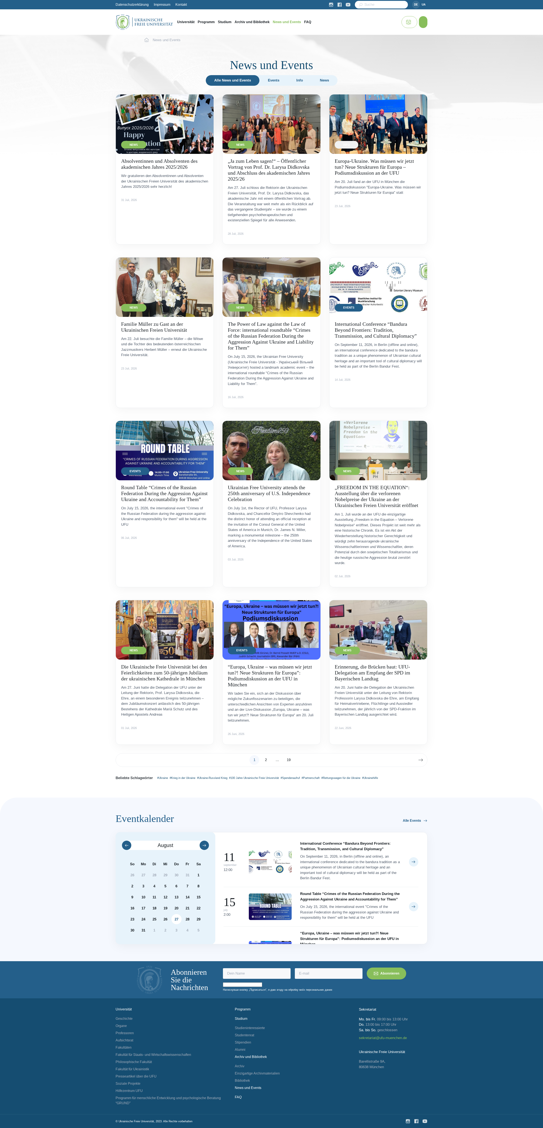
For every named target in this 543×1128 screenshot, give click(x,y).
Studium (224, 22)
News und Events (287, 22)
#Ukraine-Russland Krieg (212, 778)
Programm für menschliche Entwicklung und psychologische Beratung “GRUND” (168, 1100)
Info (299, 80)
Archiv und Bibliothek (252, 22)
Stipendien (243, 1042)
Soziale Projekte (128, 1083)
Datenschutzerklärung (132, 4)
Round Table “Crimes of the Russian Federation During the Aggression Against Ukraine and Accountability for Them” (164, 493)
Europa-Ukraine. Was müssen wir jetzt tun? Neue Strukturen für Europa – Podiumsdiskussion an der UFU (374, 167)
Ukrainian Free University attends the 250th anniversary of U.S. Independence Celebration (269, 493)
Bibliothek (242, 1080)
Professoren (125, 1033)
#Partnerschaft (311, 778)
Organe (121, 1026)
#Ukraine (162, 778)
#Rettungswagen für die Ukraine (340, 778)
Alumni (240, 1049)
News (324, 80)
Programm (206, 22)
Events (273, 80)
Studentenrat (244, 1035)
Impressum (162, 4)
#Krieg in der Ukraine (182, 778)
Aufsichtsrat (124, 1040)
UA (423, 4)
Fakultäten (124, 1047)
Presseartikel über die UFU (136, 1076)
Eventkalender (145, 818)
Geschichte (124, 1018)
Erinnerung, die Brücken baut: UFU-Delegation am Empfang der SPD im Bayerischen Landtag (372, 672)
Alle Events (412, 820)
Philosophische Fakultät (134, 1062)
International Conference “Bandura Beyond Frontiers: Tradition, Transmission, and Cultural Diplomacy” (376, 330)
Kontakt (181, 4)
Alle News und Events (232, 80)
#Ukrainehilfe (370, 778)
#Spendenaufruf (290, 778)
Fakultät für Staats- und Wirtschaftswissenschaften (153, 1054)
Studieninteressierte (250, 1028)
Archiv (239, 1066)
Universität (186, 22)
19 (289, 760)
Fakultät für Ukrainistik (132, 1069)
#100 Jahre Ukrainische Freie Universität (254, 778)
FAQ (307, 22)
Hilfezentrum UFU (129, 1091)
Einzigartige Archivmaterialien (257, 1073)
